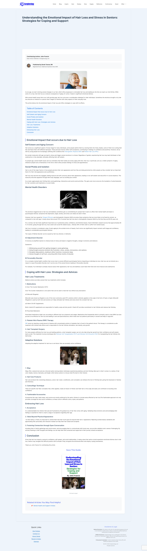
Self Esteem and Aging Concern (36, 114)
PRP (26, 323)
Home (54, 4)
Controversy (108, 4)
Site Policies (36, 531)
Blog (60, 4)
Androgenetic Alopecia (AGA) (73, 151)
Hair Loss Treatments (33, 124)
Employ (79, 4)
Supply (91, 4)
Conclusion (30, 132)
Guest (116, 4)
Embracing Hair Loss (33, 130)
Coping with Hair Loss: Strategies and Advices (41, 122)
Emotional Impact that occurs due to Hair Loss (41, 112)
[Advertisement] (73, 36)
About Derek (36, 536)
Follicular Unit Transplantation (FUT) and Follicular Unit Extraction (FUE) (77, 334)
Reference (99, 4)
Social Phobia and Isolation (35, 117)
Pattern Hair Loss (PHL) (91, 151)
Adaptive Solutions (32, 127)
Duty (85, 4)
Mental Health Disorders (34, 119)
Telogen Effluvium (48, 217)
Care (72, 4)
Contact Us (36, 534)
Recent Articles (36, 539)
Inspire (66, 4)
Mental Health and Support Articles (44, 505)
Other (122, 4)
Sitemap (36, 541)
